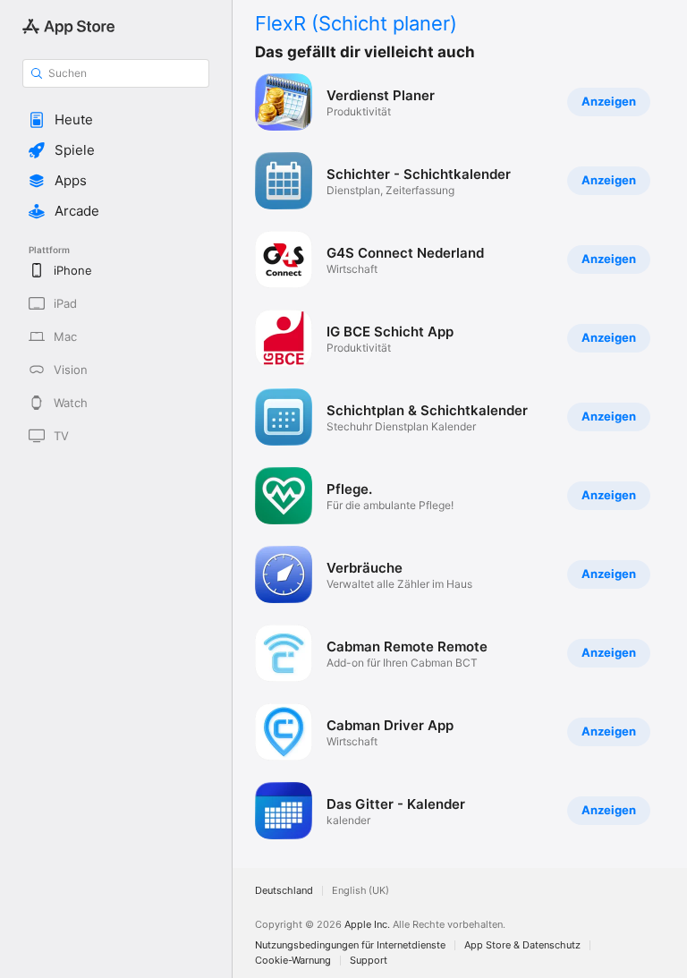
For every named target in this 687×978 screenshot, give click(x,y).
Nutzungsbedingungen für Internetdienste (350, 945)
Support (368, 960)
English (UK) (360, 891)
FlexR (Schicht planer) (356, 23)
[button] (115, 119)
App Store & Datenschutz (522, 945)
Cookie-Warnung (293, 960)
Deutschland (284, 891)
